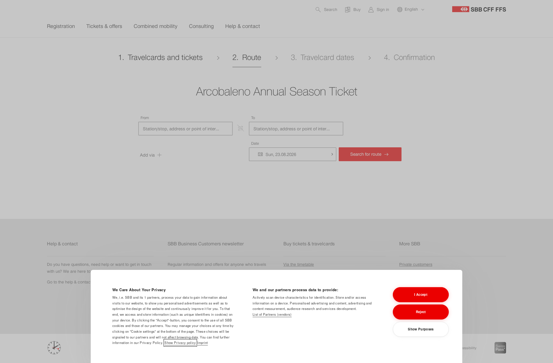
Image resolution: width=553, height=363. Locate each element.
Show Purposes (420, 329)
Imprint (202, 342)
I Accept (420, 294)
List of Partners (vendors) (272, 314)
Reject (421, 311)
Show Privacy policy (180, 342)
